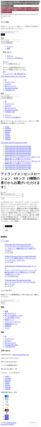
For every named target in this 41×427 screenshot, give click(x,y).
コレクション (9, 82)
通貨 (4, 52)
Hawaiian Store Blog (11, 88)
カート (6, 62)
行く (3, 34)
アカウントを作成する (15, 58)
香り (2, 194)
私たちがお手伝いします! (14, 315)
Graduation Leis (10, 90)
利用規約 (8, 326)
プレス (7, 328)
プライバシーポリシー (13, 322)
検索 (6, 311)
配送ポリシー (9, 320)
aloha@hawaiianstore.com (20, 355)
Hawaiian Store (11, 423)
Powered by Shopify (7, 424)
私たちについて (10, 86)
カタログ (8, 84)
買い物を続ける (19, 74)
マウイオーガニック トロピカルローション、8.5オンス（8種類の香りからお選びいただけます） (20, 248)
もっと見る (5, 241)
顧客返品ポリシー (11, 324)
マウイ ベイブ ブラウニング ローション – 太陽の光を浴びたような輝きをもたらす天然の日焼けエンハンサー (20, 272)
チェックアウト (8, 74)
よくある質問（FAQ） (13, 317)
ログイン (10, 56)
